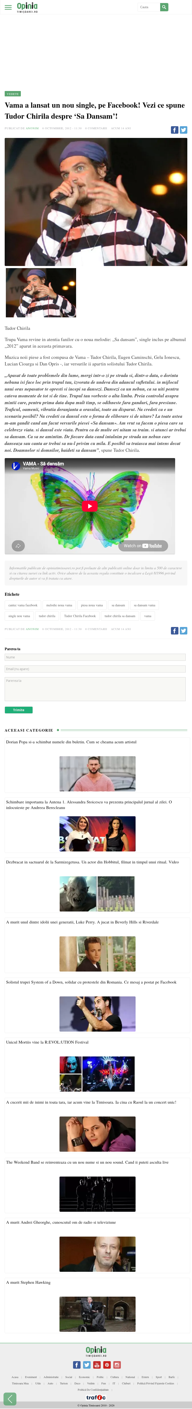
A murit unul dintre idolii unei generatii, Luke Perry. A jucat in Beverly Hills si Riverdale (82, 922)
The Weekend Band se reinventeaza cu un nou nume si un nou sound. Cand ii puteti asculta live (87, 1162)
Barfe (172, 1377)
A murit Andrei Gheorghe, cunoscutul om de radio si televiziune (61, 1222)
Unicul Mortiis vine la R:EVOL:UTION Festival (47, 1042)
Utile (38, 1383)
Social (68, 1377)
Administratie (51, 1377)
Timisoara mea (20, 1383)
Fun (103, 1383)
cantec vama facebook (22, 605)
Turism (64, 1383)
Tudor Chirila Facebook (80, 616)
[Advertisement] (96, 35)
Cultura (115, 1377)
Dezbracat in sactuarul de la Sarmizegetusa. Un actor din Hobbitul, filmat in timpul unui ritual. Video (92, 862)
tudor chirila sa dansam (120, 616)
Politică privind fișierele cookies (155, 1383)
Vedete (91, 1383)
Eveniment (31, 1377)
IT (114, 1383)
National (130, 1377)
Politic (100, 1377)
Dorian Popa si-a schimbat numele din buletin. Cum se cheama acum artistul (71, 741)
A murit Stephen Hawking (28, 1282)
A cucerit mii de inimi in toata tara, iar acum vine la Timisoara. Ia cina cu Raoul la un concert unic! (91, 1102)
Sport (159, 1377)
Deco (77, 1383)
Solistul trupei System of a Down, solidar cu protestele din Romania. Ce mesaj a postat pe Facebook (91, 982)
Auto (50, 1383)
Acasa (14, 1377)
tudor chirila (47, 616)
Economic (84, 1377)
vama (147, 616)
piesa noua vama (92, 605)
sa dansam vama (144, 605)
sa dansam (118, 605)
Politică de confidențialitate (93, 1389)
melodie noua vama (59, 605)
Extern (145, 1377)
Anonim (32, 128)
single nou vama (19, 616)
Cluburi (126, 1383)
